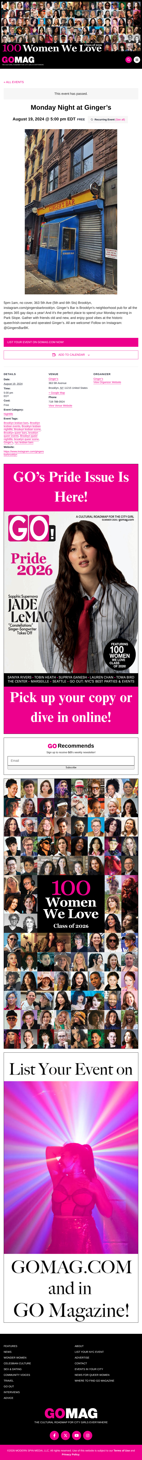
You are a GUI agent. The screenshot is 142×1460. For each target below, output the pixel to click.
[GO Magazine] (54, 59)
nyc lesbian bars (24, 442)
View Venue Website (60, 405)
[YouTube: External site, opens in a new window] (76, 1435)
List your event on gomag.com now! (35, 342)
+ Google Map (57, 392)
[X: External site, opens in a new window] (65, 1435)
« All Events (14, 82)
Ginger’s (53, 378)
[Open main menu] (137, 59)
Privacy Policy (71, 1454)
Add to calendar (71, 354)
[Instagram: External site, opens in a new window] (87, 1435)
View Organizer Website (107, 382)
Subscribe (71, 767)
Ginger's (8, 442)
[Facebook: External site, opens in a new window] (54, 1435)
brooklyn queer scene (26, 439)
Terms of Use (122, 1450)
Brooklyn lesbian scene (27, 429)
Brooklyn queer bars (15, 432)
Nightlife (8, 413)
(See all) (120, 119)
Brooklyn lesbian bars (16, 422)
